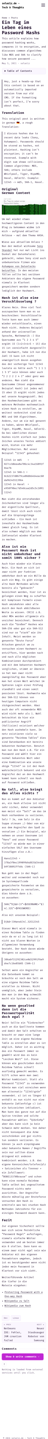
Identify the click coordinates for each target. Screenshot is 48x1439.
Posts (14, 18)
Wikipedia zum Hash (18, 1305)
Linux (16, 1318)
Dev (5, 1318)
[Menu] (43, 5)
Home (4, 18)
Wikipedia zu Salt (17, 1301)
